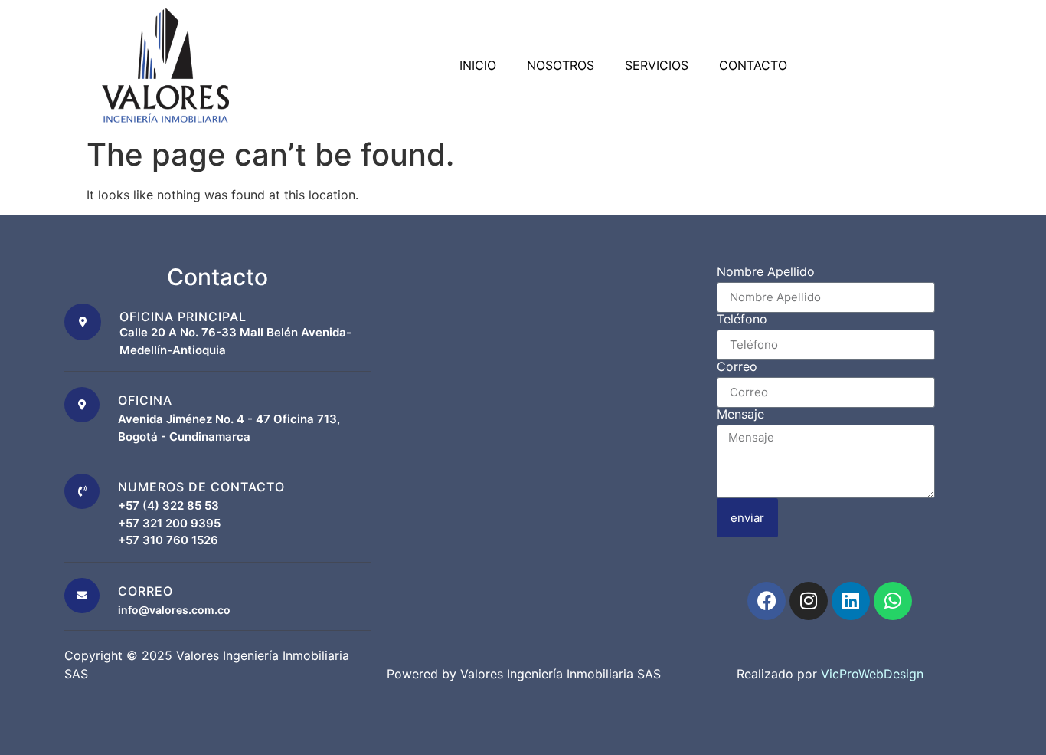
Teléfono (742, 320)
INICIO (477, 65)
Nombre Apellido (766, 272)
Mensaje (740, 415)
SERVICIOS (656, 65)
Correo (737, 367)
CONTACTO (753, 65)
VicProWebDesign (872, 673)
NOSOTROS (560, 65)
